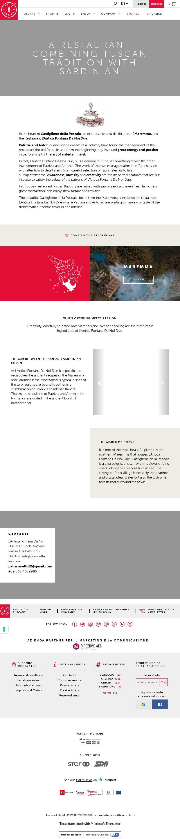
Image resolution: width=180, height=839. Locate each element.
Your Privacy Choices (97, 834)
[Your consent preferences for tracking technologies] (4, 629)
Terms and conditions (28, 675)
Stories (133, 13)
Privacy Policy (69, 685)
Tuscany (29, 13)
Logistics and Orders (28, 690)
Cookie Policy (69, 690)
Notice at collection (71, 834)
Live (67, 13)
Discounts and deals (28, 685)
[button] (99, 382)
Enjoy (86, 13)
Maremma (142, 134)
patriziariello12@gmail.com (30, 566)
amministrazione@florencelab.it (115, 815)
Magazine (154, 13)
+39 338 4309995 (22, 571)
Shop (50, 13)
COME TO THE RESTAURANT (93, 235)
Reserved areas (69, 695)
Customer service (69, 680)
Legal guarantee (28, 680)
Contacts (69, 675)
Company (108, 13)
